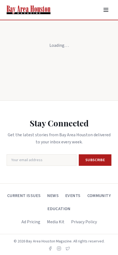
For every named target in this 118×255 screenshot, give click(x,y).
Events (72, 196)
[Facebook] (50, 248)
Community (99, 196)
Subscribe (95, 160)
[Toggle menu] (105, 9)
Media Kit (55, 222)
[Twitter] (68, 248)
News (53, 196)
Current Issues (24, 196)
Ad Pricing (30, 222)
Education (59, 209)
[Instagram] (59, 248)
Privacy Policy (84, 222)
